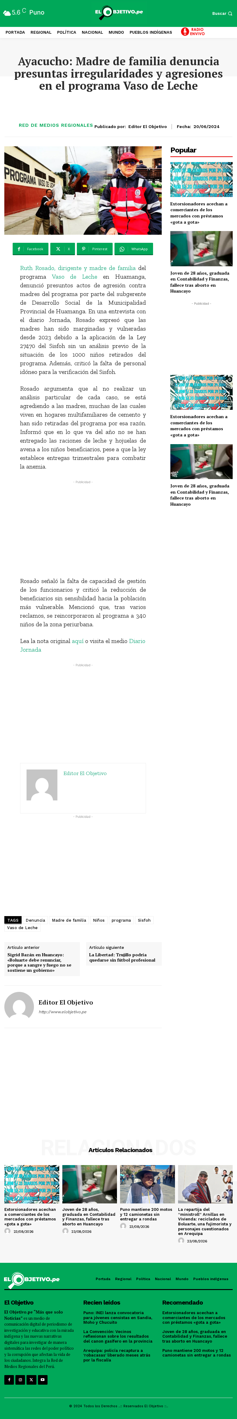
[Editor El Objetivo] (19, 1007)
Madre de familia (69, 920)
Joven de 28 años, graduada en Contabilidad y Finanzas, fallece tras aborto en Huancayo (199, 282)
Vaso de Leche (74, 276)
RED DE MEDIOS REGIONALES (56, 125)
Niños (99, 920)
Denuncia (35, 920)
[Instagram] (20, 1380)
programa (121, 920)
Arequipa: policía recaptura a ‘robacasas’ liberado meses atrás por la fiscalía (116, 1355)
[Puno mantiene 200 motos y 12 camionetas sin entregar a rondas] (147, 1184)
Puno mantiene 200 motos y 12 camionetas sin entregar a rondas (146, 1214)
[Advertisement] (83, 528)
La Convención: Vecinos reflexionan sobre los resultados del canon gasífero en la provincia (117, 1336)
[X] (31, 1380)
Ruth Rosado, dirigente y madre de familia (78, 268)
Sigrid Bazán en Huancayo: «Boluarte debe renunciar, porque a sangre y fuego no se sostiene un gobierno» (39, 962)
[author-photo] (8, 1231)
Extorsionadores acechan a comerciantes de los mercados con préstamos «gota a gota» (198, 213)
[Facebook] (9, 1380)
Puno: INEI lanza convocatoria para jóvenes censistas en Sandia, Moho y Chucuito (117, 1317)
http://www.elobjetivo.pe (62, 1012)
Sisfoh (144, 920)
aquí (78, 641)
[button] (223, 13)
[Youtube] (43, 1380)
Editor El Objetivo (147, 126)
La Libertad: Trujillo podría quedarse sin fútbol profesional (122, 957)
